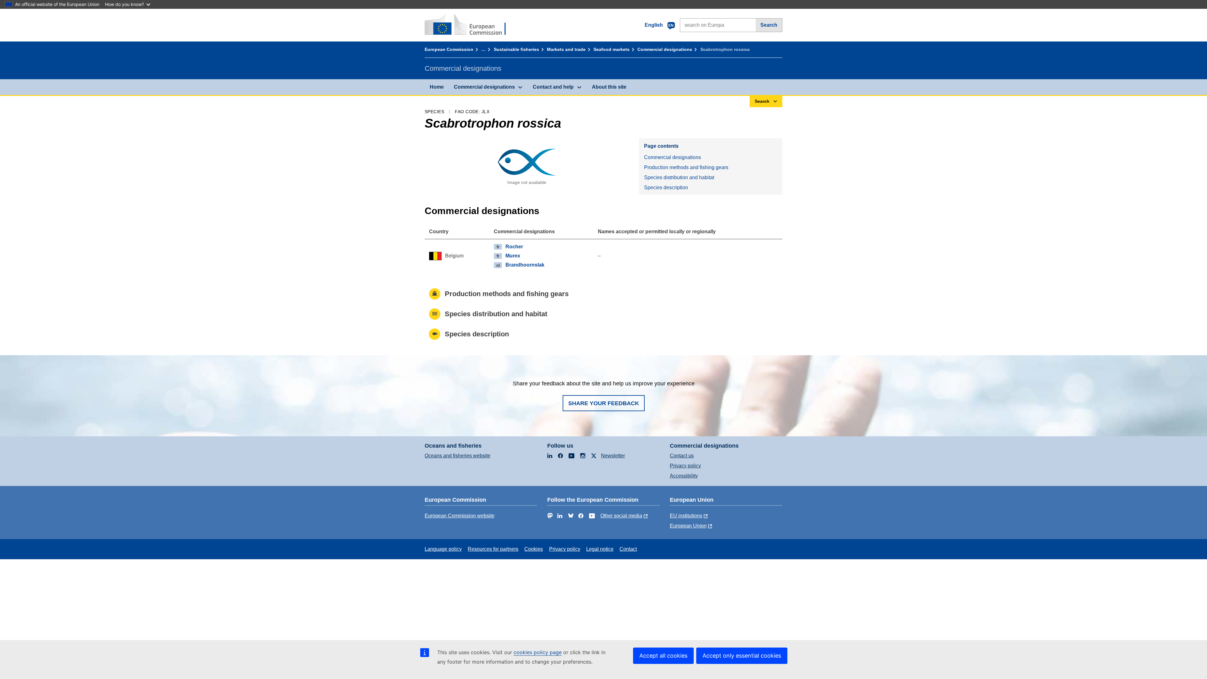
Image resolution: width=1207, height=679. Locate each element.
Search (768, 25)
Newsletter (613, 455)
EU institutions (686, 515)
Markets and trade (566, 49)
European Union (688, 525)
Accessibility (684, 475)
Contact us (682, 455)
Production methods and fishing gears (686, 167)
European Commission (449, 49)
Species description (666, 187)
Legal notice (600, 549)
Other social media (621, 515)
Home (437, 87)
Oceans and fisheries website (457, 455)
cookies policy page (538, 652)
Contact (628, 549)
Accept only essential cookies (742, 655)
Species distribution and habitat (679, 177)
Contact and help (553, 87)
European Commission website (459, 515)
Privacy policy (685, 465)
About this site (609, 87)
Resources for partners (493, 549)
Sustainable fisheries (516, 49)
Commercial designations (664, 49)
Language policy (443, 549)
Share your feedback (603, 403)
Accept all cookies (663, 655)
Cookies (533, 549)
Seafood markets (611, 49)
